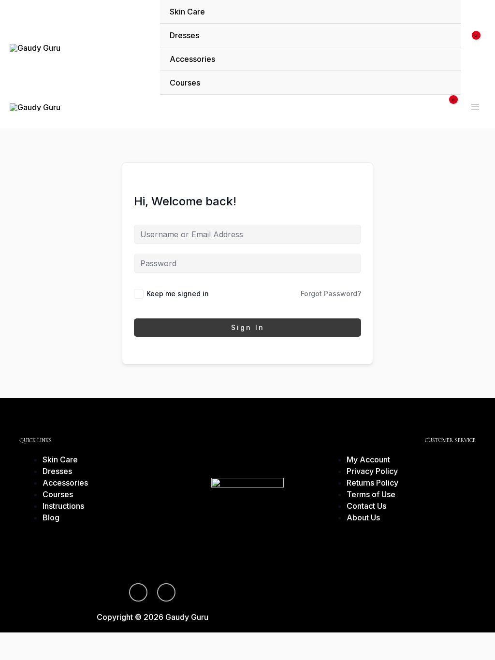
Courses (185, 82)
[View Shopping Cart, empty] (477, 47)
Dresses (184, 35)
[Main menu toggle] (475, 107)
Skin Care (187, 11)
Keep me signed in (177, 293)
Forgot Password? (331, 293)
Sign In (247, 327)
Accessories (192, 59)
